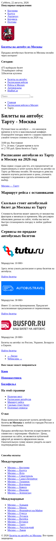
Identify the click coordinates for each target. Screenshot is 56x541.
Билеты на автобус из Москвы (21, 46)
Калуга (11, 13)
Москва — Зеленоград (19, 493)
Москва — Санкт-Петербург (22, 478)
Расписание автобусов (19, 399)
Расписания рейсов (17, 82)
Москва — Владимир (18, 484)
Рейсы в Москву (16, 85)
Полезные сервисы (17, 407)
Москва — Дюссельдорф (20, 527)
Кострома (12, 10)
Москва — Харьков (17, 505)
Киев (4, 371)
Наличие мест (14, 396)
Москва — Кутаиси (17, 521)
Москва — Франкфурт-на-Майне (25, 510)
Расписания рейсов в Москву (22, 105)
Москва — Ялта (15, 473)
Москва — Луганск (17, 516)
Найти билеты (8, 276)
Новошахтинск (11, 377)
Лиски (12, 356)
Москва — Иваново (18, 490)
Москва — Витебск (17, 519)
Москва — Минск (17, 507)
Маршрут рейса (15, 402)
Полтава (11, 22)
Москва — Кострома (18, 467)
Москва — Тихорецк (18, 481)
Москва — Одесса (17, 513)
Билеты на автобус (17, 79)
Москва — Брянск (17, 487)
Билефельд (8, 384)
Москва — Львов (16, 530)
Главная (11, 102)
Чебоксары (14, 358)
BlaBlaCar (12, 90)
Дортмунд (12, 16)
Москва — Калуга (17, 470)
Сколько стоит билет (18, 405)
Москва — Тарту (10, 186)
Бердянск (12, 19)
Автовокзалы (14, 87)
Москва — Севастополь (20, 476)
